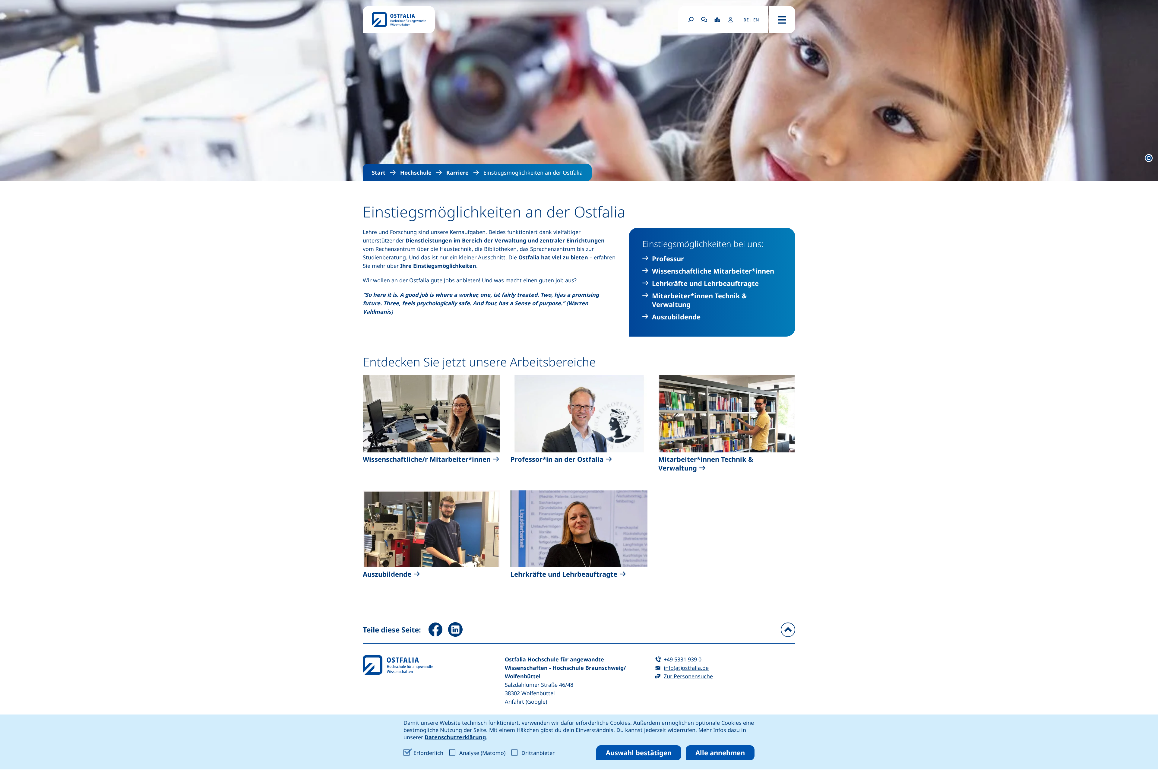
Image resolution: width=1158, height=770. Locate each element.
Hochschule (416, 172)
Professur (668, 258)
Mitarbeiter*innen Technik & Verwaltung (699, 300)
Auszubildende (676, 316)
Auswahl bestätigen (639, 752)
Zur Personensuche (688, 676)
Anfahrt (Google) (526, 701)
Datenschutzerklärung (455, 737)
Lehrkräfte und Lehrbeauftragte (705, 283)
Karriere (457, 172)
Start (378, 172)
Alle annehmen (720, 752)
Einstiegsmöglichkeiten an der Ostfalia (533, 172)
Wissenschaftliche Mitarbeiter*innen (713, 271)
